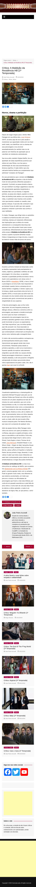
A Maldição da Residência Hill (12, 502)
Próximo (28, 546)
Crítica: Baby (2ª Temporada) (14, 716)
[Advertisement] (18, 38)
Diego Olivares (9, 617)
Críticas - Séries (8, 79)
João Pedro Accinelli (9, 77)
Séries (14, 79)
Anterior (8, 546)
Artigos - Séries (8, 572)
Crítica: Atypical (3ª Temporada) (15, 680)
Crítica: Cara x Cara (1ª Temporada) (17, 751)
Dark (8, 365)
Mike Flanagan (8, 505)
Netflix (18, 505)
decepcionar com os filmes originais (16, 469)
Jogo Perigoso (25, 137)
